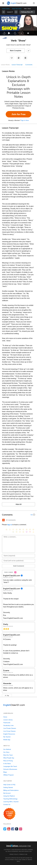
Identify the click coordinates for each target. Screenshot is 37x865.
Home (5, 717)
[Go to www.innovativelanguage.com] (18, 845)
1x (21, 33)
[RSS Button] (3, 520)
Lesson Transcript (17, 65)
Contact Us (6, 804)
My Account (7, 793)
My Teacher (7, 737)
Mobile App (6, 739)
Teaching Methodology (10, 799)
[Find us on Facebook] (12, 828)
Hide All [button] (18, 504)
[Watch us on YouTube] (8, 828)
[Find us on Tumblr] (16, 828)
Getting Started (8, 787)
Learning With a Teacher (11, 801)
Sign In (9, 524)
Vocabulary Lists (8, 725)
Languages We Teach (10, 766)
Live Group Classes (9, 731)
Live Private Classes (9, 728)
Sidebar (27, 12)
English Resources (9, 734)
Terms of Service (27, 859)
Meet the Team (8, 755)
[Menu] (3, 3)
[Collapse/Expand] (18, 515)
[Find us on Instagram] (20, 828)
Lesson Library (6, 8)
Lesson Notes (5, 65)
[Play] (9, 33)
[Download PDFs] (25, 58)
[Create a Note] (18, 58)
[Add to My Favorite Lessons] (12, 58)
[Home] (16, 4)
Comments (28, 65)
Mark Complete (15, 50)
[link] (3, 12)
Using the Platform (9, 796)
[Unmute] (28, 33)
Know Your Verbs (16, 8)
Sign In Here (25, 120)
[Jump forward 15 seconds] (15, 33)
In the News (7, 763)
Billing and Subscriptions (11, 790)
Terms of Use (23, 854)
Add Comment (18, 566)
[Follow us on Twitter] (4, 828)
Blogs (5, 772)
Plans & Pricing (8, 760)
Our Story (6, 752)
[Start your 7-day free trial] (9, 814)
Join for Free (18, 114)
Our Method (7, 749)
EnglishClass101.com (25, 851)
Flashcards (6, 722)
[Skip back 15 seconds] (4, 33)
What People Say (8, 758)
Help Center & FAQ (9, 784)
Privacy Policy (13, 854)
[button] (34, 3)
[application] (18, 25)
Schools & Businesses (10, 769)
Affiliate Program (8, 775)
